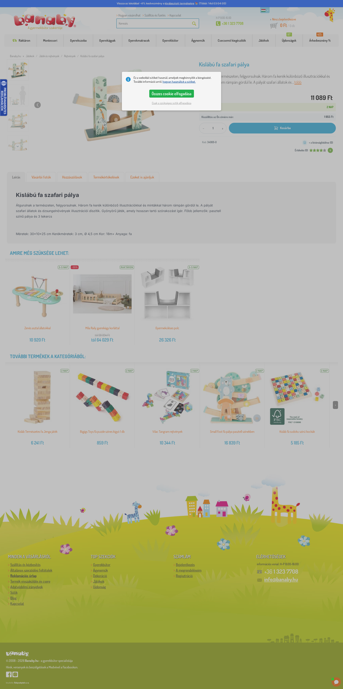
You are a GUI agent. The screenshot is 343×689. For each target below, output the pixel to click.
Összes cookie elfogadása (171, 93)
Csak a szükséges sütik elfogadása (171, 103)
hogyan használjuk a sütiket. (179, 81)
